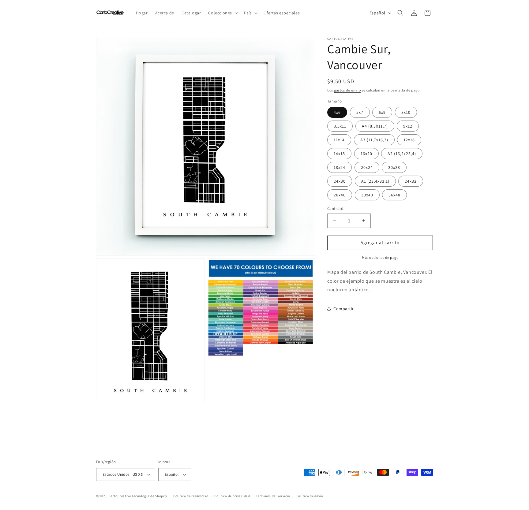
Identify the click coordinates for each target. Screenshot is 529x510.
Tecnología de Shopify (149, 496)
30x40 (367, 195)
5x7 (359, 112)
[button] (222, 12)
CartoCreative (120, 496)
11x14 (339, 140)
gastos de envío (347, 90)
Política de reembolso (190, 496)
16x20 (366, 153)
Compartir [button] (343, 308)
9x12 (407, 126)
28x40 (340, 195)
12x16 (409, 140)
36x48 (394, 195)
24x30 (340, 181)
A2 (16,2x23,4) (402, 153)
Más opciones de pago (380, 257)
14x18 (339, 153)
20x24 (367, 167)
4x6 (337, 112)
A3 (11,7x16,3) (374, 140)
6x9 (382, 112)
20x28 (394, 167)
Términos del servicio (273, 496)
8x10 (406, 112)
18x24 (339, 167)
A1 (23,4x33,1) (375, 181)
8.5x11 (340, 126)
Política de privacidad (232, 496)
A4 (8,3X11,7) (375, 126)
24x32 (411, 181)
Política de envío (309, 496)
